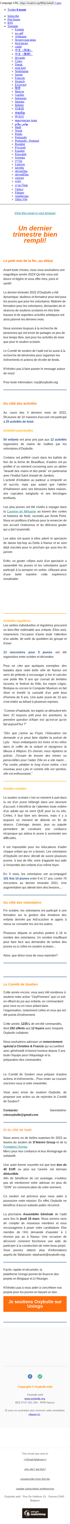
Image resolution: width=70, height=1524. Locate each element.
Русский (20, 147)
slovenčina (21, 171)
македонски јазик (26, 120)
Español (19, 150)
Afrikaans (21, 36)
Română (20, 144)
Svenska (20, 157)
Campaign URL (9, 2)
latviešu (19, 167)
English (19, 29)
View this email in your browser (35, 213)
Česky (18, 61)
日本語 (19, 108)
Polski (18, 134)
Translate (12, 26)
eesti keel (20, 67)
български (21, 43)
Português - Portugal (27, 140)
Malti (18, 127)
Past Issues (13, 19)
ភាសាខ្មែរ (20, 112)
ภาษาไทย (21, 185)
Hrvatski (20, 57)
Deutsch (20, 81)
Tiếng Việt (21, 199)
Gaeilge (19, 94)
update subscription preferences (35, 1488)
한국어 (19, 116)
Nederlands (21, 71)
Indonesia (20, 98)
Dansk (19, 64)
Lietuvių (20, 164)
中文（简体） (24, 50)
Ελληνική (20, 84)
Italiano (19, 105)
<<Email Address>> (35, 1459)
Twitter (16, 9)
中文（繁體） (24, 54)
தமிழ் (18, 181)
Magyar (19, 91)
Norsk (18, 130)
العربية (19, 33)
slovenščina (22, 174)
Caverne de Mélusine (21, 511)
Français (20, 78)
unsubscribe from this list (35, 1478)
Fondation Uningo (15, 1146)
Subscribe (13, 16)
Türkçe (19, 189)
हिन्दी (17, 88)
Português (21, 137)
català (18, 46)
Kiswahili (20, 154)
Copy (58, 2)
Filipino (19, 192)
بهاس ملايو (21, 123)
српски (19, 177)
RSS (10, 22)
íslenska (19, 101)
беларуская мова (25, 39)
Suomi (19, 74)
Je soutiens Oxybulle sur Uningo (35, 1303)
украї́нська (22, 196)
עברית (18, 161)
